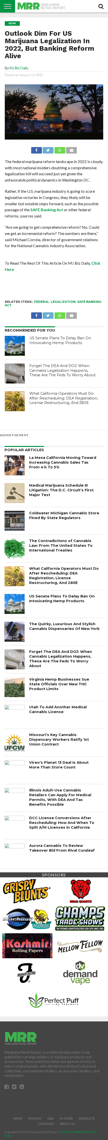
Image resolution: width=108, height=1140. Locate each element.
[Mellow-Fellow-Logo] (80, 945)
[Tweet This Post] (48, 149)
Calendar (46, 1124)
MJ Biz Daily (19, 68)
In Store (66, 1118)
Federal (41, 302)
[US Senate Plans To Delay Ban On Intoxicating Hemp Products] (15, 346)
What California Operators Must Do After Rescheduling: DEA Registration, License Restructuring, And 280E (63, 398)
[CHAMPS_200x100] (80, 918)
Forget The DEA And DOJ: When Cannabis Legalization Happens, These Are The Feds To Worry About (62, 370)
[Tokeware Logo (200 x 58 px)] (53, 999)
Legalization (63, 302)
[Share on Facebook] (36, 149)
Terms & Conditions (72, 1132)
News (17, 1118)
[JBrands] (27, 972)
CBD (50, 1118)
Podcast (35, 1118)
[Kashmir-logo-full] (27, 945)
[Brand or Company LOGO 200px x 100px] (27, 890)
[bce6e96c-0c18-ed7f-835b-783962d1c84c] (80, 890)
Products (87, 1118)
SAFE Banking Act (46, 209)
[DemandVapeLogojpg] (80, 972)
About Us (67, 1124)
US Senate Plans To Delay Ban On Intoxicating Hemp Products (60, 340)
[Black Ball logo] (27, 918)
